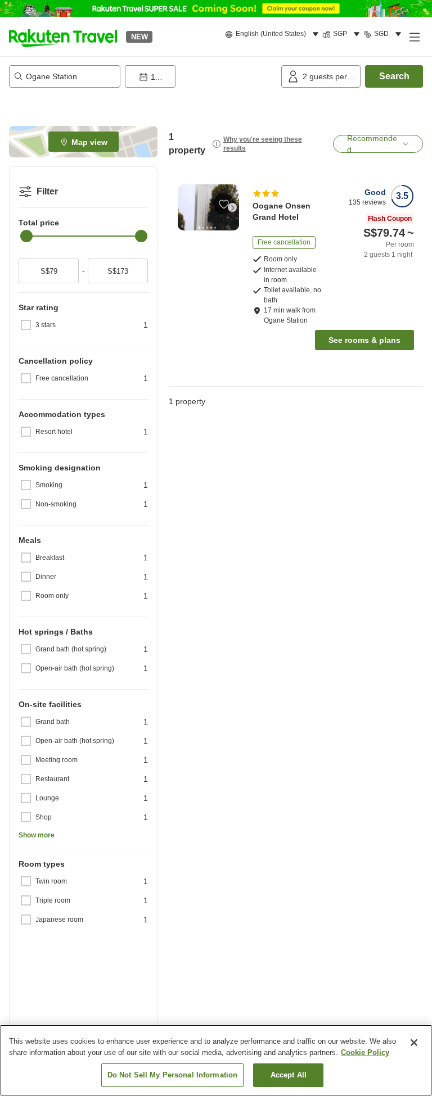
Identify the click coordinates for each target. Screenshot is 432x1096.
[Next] (232, 207)
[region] (216, 1060)
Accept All (289, 1075)
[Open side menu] (414, 37)
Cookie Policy (365, 1052)
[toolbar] (201, 76)
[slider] (26, 236)
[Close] (414, 1042)
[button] (63, 36)
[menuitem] (273, 34)
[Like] (224, 204)
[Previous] (184, 207)
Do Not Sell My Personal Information (172, 1075)
